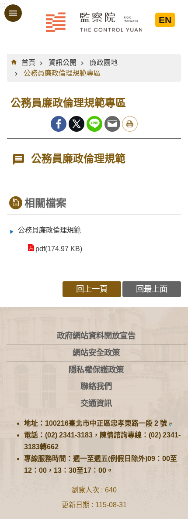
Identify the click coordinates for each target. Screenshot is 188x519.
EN (165, 20)
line (94, 124)
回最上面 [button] (151, 289)
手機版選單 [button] (13, 13)
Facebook (58, 124)
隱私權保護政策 (96, 369)
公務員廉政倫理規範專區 (62, 73)
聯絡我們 (96, 386)
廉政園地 (104, 62)
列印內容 (130, 124)
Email (112, 124)
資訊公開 (63, 62)
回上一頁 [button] (92, 289)
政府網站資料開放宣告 (96, 335)
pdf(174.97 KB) (58, 249)
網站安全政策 (96, 352)
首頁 (28, 62)
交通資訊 (96, 403)
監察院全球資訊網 (94, 22)
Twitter (76, 124)
